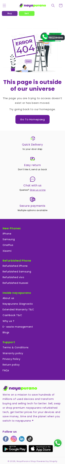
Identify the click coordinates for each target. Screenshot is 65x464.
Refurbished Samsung (17, 271)
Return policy (11, 364)
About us (8, 298)
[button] (4, 5)
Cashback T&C (12, 315)
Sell (26, 13)
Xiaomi (7, 251)
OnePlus (8, 245)
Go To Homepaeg (32, 119)
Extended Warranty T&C (18, 309)
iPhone (7, 233)
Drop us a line (38, 189)
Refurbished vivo (13, 277)
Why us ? (8, 321)
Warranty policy (13, 353)
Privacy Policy (11, 359)
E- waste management (18, 326)
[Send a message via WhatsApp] (57, 443)
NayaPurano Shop (26, 461)
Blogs (6, 332)
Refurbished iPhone (15, 266)
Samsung (9, 239)
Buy (9, 13)
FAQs (6, 370)
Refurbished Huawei (15, 283)
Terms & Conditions (16, 347)
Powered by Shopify (47, 461)
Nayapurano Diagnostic (18, 304)
